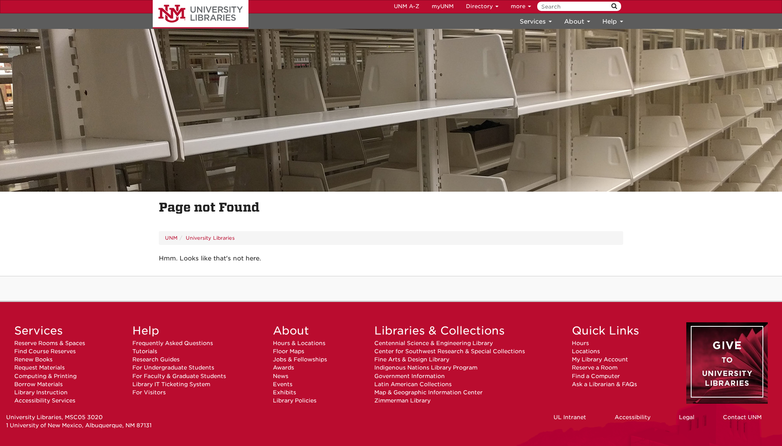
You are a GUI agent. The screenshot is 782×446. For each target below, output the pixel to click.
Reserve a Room (594, 367)
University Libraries (200, 14)
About (291, 330)
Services (38, 330)
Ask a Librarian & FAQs (604, 384)
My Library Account (600, 359)
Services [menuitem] (534, 21)
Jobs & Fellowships (300, 359)
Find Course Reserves (45, 351)
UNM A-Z (407, 6)
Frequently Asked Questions (172, 343)
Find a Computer (596, 376)
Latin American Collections (413, 384)
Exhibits (284, 392)
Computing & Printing (45, 376)
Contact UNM (742, 417)
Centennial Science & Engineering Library (433, 343)
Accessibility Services (44, 400)
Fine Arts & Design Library (411, 359)
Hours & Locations (299, 343)
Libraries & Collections (439, 330)
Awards (283, 367)
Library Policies (294, 400)
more (519, 6)
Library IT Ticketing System (171, 384)
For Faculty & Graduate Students (179, 376)
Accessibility (632, 417)
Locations (586, 351)
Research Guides (156, 359)
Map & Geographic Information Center (428, 392)
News (280, 376)
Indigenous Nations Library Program (425, 367)
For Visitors (149, 392)
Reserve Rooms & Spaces (49, 343)
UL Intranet (570, 417)
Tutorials (144, 351)
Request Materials (39, 367)
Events (282, 384)
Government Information (409, 376)
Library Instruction (41, 392)
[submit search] (614, 6)
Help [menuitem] (610, 21)
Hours (580, 343)
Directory (480, 6)
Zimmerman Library (402, 400)
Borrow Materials (38, 384)
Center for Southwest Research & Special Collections (449, 351)
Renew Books (33, 359)
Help (145, 330)
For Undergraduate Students (173, 367)
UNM (171, 238)
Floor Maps (288, 351)
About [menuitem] (575, 21)
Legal (686, 417)
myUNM (443, 6)
